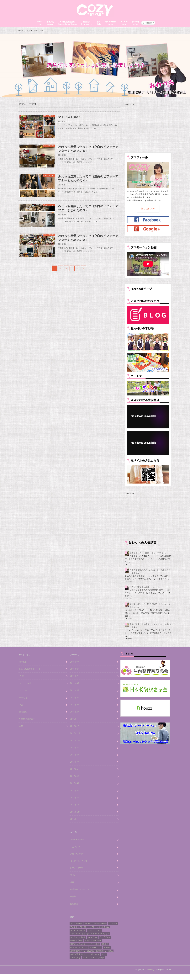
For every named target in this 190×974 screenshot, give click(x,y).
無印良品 (92, 947)
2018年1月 (75, 719)
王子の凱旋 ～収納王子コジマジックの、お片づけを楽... (150, 625)
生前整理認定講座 (67, 22)
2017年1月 (75, 804)
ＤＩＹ (104, 954)
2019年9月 (75, 662)
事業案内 (50, 22)
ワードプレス (105, 937)
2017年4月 (75, 783)
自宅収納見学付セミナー (79, 954)
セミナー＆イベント (79, 861)
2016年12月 (75, 812)
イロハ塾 (82, 927)
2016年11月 (75, 819)
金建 (21, 726)
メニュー (124, 22)
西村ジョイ (95, 954)
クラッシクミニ (103, 927)
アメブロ (73, 927)
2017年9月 (75, 747)
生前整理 (74, 904)
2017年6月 (75, 769)
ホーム (39, 22)
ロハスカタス (93, 937)
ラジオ (73, 875)
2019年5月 (75, 690)
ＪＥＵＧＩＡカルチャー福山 (93, 958)
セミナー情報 (110, 22)
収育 (99, 22)
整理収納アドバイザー (80, 889)
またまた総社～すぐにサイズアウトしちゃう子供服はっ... (150, 605)
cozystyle (152, 970)
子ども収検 (95, 944)
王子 (100, 947)
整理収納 (86, 22)
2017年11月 (75, 733)
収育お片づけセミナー (93, 941)
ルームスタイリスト (77, 937)
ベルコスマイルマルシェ (100, 934)
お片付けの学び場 (100, 923)
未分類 (73, 896)
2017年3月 (75, 790)
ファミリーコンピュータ (79, 934)
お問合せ (135, 22)
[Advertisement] (148, 128)
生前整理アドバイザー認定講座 (82, 951)
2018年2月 (75, 712)
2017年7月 (75, 762)
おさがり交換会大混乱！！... (142, 587)
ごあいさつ (75, 846)
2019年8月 (75, 669)
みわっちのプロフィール (29, 669)
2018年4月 (75, 697)
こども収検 (113, 923)
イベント (23, 676)
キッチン (91, 927)
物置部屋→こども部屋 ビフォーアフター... (148, 553)
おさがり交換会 (77, 839)
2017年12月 (75, 726)
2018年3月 (75, 704)
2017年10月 (75, 740)
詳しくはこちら (148, 208)
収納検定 (73, 941)
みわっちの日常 (77, 853)
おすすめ (87, 923)
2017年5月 (75, 776)
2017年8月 (75, 755)
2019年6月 (75, 683)
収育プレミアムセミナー (79, 944)
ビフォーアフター (78, 868)
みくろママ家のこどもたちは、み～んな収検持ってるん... (150, 571)
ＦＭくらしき (75, 958)
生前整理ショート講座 (104, 951)
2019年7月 (75, 676)
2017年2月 (75, 797)
